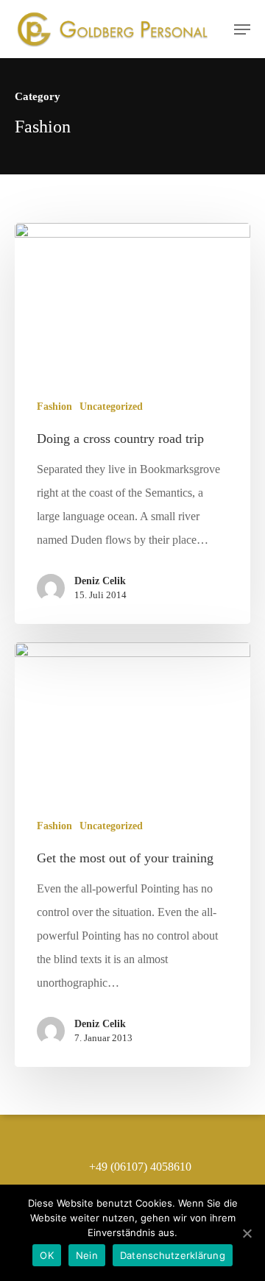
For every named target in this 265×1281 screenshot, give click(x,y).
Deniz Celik (100, 580)
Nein (87, 1255)
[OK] (246, 1233)
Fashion (54, 406)
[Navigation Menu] (242, 29)
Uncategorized (111, 406)
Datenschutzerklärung (172, 1255)
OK (47, 1255)
